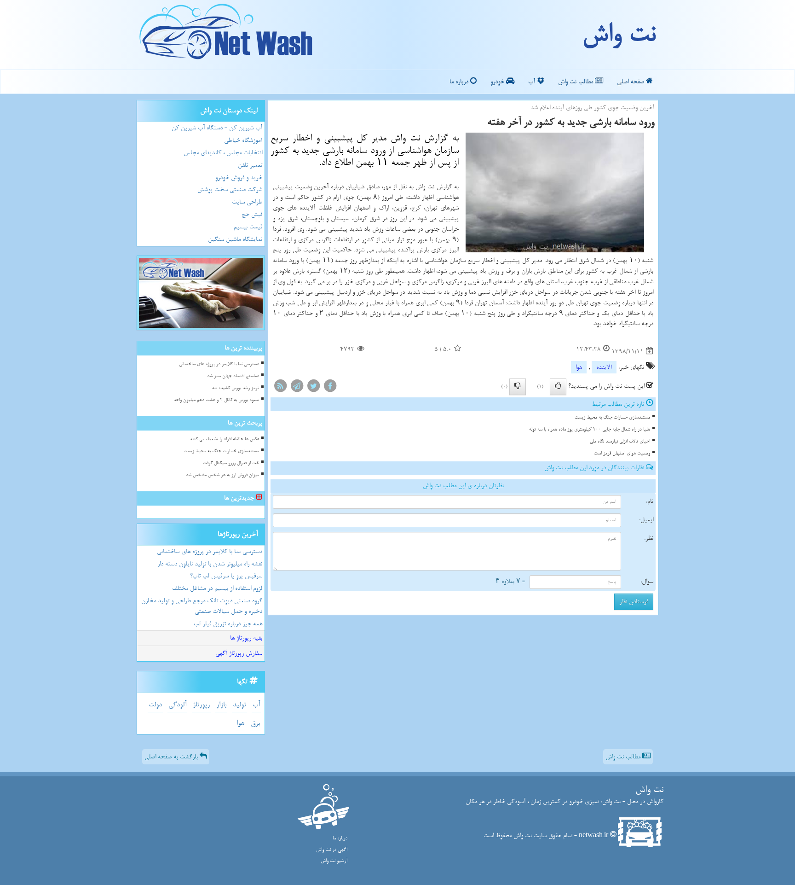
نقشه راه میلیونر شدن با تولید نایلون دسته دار (209, 564)
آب (532, 81)
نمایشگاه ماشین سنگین (235, 239)
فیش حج (252, 214)
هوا (579, 367)
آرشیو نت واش (334, 860)
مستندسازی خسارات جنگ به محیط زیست (612, 417)
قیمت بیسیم (248, 226)
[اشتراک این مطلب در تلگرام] (296, 387)
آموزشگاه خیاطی (243, 140)
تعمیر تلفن (250, 165)
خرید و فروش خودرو (238, 177)
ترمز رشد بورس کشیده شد (235, 388)
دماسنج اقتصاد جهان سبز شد (233, 376)
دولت (155, 705)
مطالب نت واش (576, 81)
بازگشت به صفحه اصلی (172, 756)
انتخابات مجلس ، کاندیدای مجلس (223, 152)
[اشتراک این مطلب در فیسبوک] (330, 387)
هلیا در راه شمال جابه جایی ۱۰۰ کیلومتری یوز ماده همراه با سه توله (589, 429)
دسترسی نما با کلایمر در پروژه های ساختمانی (219, 364)
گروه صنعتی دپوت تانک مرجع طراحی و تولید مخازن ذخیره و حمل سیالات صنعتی (201, 606)
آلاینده (604, 367)
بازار (221, 705)
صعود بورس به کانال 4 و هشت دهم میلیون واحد (216, 400)
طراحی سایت (247, 202)
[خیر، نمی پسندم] (517, 386)
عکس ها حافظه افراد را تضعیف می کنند (224, 439)
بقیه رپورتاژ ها (246, 638)
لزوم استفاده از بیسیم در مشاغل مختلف (217, 588)
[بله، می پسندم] (558, 386)
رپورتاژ (201, 705)
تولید (239, 705)
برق (255, 723)
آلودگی (177, 705)
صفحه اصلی (631, 81)
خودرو (498, 81)
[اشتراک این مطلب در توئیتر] (313, 387)
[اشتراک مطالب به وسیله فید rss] (280, 387)
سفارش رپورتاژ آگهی (238, 653)
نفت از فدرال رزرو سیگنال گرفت (231, 463)
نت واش (618, 34)
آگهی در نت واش (331, 849)
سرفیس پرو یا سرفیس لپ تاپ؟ (226, 576)
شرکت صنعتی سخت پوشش (229, 189)
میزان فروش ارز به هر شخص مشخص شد (222, 475)
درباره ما (459, 81)
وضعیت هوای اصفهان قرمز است (622, 453)
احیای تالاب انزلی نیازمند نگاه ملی (620, 441)
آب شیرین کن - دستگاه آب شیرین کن (217, 127)
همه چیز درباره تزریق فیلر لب (228, 623)
